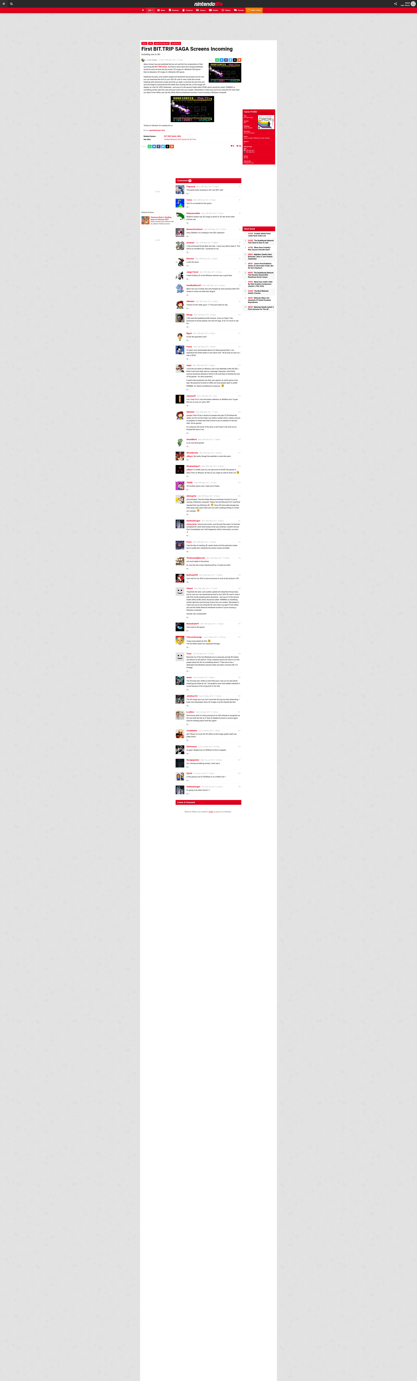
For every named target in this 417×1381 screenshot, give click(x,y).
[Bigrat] (180, 340)
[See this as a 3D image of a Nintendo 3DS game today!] (225, 73)
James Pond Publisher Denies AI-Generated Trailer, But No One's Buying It (260, 266)
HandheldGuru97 (193, 285)
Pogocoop (190, 186)
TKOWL (189, 482)
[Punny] (180, 353)
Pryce (189, 542)
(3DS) (172, 136)
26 (240, 624)
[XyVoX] (180, 780)
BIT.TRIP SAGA (161, 67)
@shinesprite (191, 524)
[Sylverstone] (180, 753)
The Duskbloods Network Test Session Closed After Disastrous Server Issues (261, 275)
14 (240, 396)
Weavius (190, 258)
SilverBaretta (192, 453)
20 (240, 496)
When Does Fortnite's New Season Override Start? (259, 248)
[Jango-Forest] (180, 278)
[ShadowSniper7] (180, 473)
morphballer (191, 730)
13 (240, 365)
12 (240, 346)
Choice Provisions (249, 133)
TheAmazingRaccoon (195, 558)
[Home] (143, 10)
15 (240, 412)
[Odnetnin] (180, 308)
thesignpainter (192, 760)
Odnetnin (190, 301)
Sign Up (407, 5)
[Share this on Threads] (235, 60)
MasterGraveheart (194, 229)
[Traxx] (180, 660)
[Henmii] (180, 595)
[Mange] (180, 321)
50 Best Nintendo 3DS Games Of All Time (180, 139)
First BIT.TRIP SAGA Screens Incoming (187, 49)
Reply (193, 194)
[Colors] (180, 206)
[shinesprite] (180, 502)
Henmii (189, 588)
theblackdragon (193, 521)
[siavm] (180, 684)
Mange (189, 315)
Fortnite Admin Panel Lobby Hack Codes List (259, 235)
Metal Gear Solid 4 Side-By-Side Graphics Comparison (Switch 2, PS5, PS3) (260, 284)
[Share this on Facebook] (226, 60)
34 (240, 760)
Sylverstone (191, 746)
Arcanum (190, 242)
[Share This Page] (395, 4)
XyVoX (189, 773)
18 (240, 466)
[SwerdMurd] (180, 446)
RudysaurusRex (193, 213)
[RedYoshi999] (180, 581)
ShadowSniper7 (193, 466)
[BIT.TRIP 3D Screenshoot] (192, 121)
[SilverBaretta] (180, 459)
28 (240, 653)
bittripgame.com (249, 163)
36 (240, 146)
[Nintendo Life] (208, 4)
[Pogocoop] (180, 193)
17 (240, 453)
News (144, 43)
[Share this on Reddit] (239, 60)
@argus (189, 415)
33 (240, 746)
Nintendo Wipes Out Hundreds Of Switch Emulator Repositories (259, 300)
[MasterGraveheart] (180, 236)
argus (188, 365)
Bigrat (189, 333)
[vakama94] (180, 402)
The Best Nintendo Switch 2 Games (258, 292)
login (211, 811)
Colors (189, 200)
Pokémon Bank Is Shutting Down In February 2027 (161, 218)
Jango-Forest (192, 272)
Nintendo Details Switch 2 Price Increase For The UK (261, 308)
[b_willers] (180, 718)
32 (240, 730)
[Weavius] (180, 265)
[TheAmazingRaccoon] (180, 564)
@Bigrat (189, 456)
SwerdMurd (191, 439)
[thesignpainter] (180, 766)
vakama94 (191, 396)
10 (240, 315)
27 (240, 637)
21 (240, 521)
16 (240, 439)
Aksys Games (248, 128)
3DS (150, 43)
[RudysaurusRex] (180, 220)
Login (402, 5)
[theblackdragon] (180, 527)
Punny (189, 347)
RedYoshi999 (192, 575)
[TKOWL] (180, 489)
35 (240, 773)
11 (240, 333)
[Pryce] (180, 548)
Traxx (188, 653)
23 (240, 558)
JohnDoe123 (192, 696)
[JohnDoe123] (180, 702)
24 (240, 575)
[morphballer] (180, 737)
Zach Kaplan (152, 60)
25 (240, 588)
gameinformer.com (157, 130)
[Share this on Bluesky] (221, 60)
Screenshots (176, 43)
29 (240, 677)
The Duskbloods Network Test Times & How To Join (261, 242)
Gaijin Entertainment (162, 43)
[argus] (180, 372)
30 (240, 696)
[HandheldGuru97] (180, 292)
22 (240, 542)
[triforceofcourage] (180, 644)
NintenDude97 (192, 624)
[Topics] (4, 4)
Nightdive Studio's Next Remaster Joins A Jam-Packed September (260, 256)
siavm (189, 677)
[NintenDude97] (180, 630)
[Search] (11, 4)
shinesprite (191, 496)
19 (240, 482)
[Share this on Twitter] (230, 60)
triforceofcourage (194, 637)
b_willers (190, 712)
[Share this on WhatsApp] (217, 60)
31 (240, 712)
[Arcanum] (180, 249)
